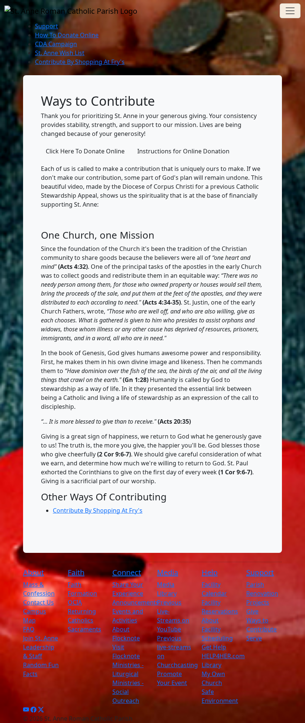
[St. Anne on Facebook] (33, 710)
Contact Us (38, 602)
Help (210, 572)
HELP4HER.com (223, 656)
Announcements (135, 602)
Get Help (214, 647)
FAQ (29, 629)
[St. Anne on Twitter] (41, 710)
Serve (254, 638)
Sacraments (84, 629)
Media (167, 572)
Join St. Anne (40, 638)
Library (211, 665)
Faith (76, 572)
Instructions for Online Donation (183, 151)
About (33, 572)
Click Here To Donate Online (85, 151)
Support (46, 26)
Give (252, 611)
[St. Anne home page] (70, 11)
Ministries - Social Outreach (128, 692)
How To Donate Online (67, 35)
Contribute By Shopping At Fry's (80, 62)
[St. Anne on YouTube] (26, 710)
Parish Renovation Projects (262, 593)
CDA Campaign (56, 44)
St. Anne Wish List (59, 53)
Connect (126, 572)
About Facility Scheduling (217, 629)
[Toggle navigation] (290, 10)
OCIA (75, 602)
